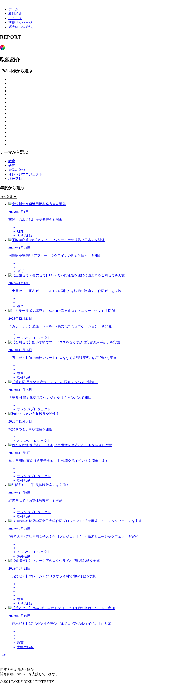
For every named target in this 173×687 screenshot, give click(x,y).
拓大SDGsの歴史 (21, 27)
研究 (11, 165)
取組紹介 (15, 13)
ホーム (13, 9)
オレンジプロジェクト (25, 174)
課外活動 (15, 179)
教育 (11, 161)
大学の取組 (16, 170)
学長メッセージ (20, 22)
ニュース (15, 18)
